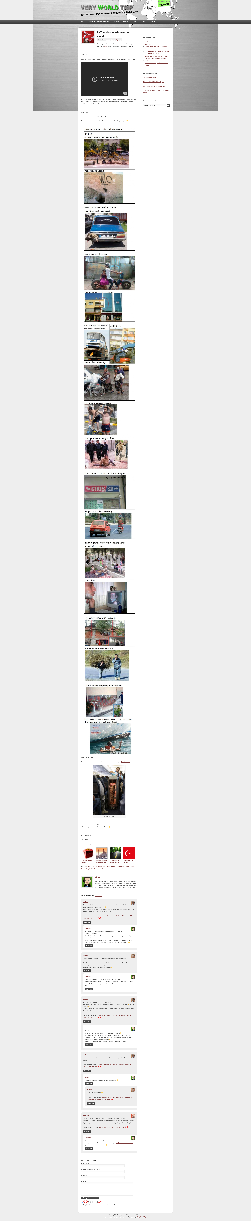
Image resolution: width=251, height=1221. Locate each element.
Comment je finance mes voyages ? (99, 22)
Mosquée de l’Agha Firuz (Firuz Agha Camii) (111, 1127)
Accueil (82, 22)
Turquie (113, 40)
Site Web (84, 1175)
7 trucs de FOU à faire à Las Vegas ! (153, 82)
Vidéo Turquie (106, 869)
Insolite (116, 22)
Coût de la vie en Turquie (150, 77)
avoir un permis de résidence (124, 1143)
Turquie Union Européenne (93, 869)
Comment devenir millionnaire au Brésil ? (154, 86)
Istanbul (95, 866)
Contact (152, 22)
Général (134, 22)
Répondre (87, 922)
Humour (90, 866)
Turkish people (119, 866)
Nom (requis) (85, 1163)
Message (84, 1181)
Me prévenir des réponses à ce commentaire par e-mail (99, 1205)
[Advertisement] (157, 142)
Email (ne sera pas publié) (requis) (91, 1169)
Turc (104, 866)
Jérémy (98, 877)
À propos (143, 22)
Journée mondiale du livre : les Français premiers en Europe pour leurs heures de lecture (156, 63)
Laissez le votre (98, 896)
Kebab (100, 866)
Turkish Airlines (125, 762)
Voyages (125, 22)
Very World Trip (141, 1217)
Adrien (85, 902)
